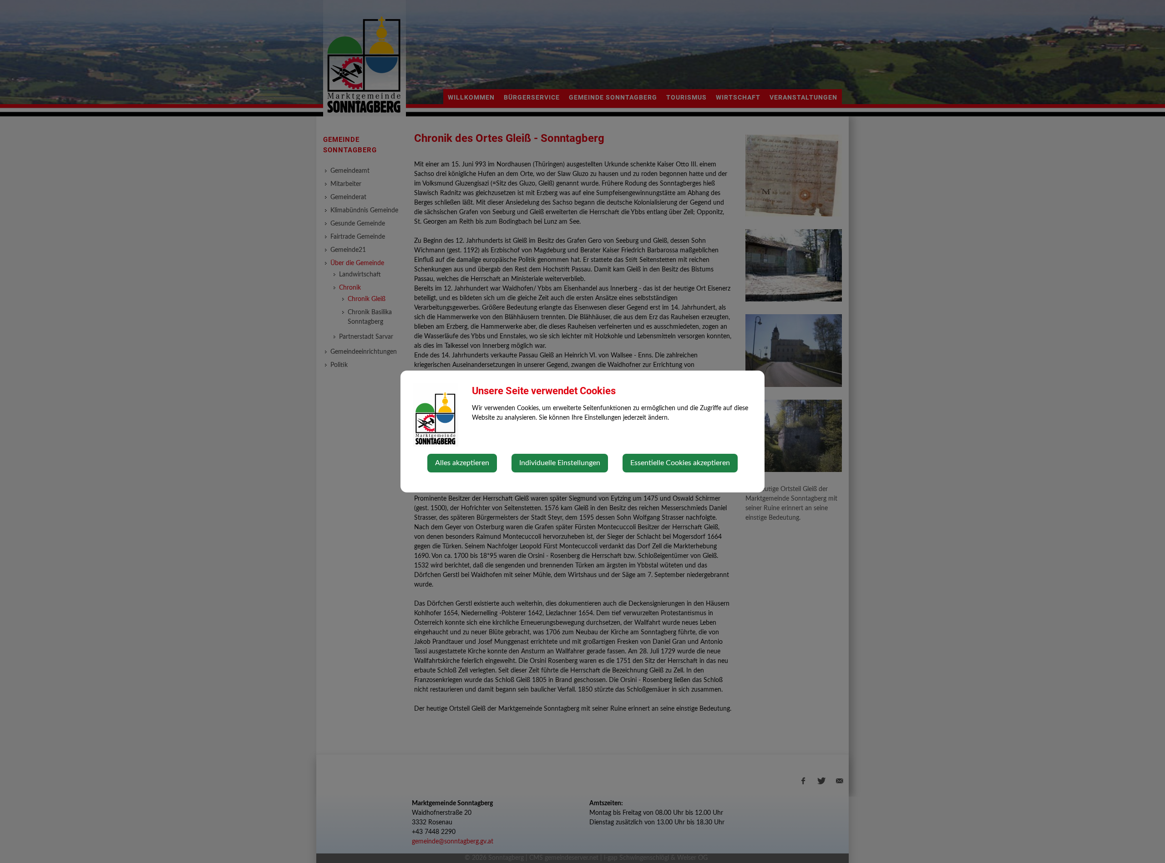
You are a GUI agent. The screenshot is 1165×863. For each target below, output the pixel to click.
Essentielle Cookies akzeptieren (680, 463)
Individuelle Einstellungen (559, 463)
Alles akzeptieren (462, 463)
